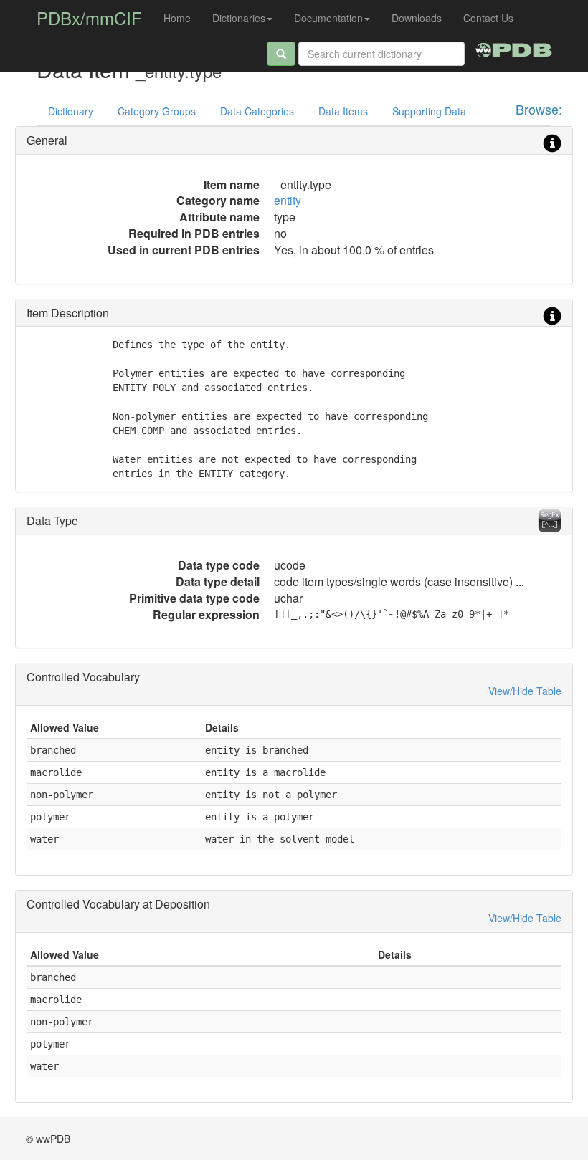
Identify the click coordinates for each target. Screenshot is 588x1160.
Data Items (343, 111)
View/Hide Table (524, 691)
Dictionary (70, 111)
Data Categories (257, 111)
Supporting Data (429, 111)
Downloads (417, 18)
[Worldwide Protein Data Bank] (513, 48)
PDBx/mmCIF (89, 17)
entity (287, 200)
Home (177, 18)
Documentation (328, 18)
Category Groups (157, 111)
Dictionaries (238, 18)
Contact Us (488, 18)
